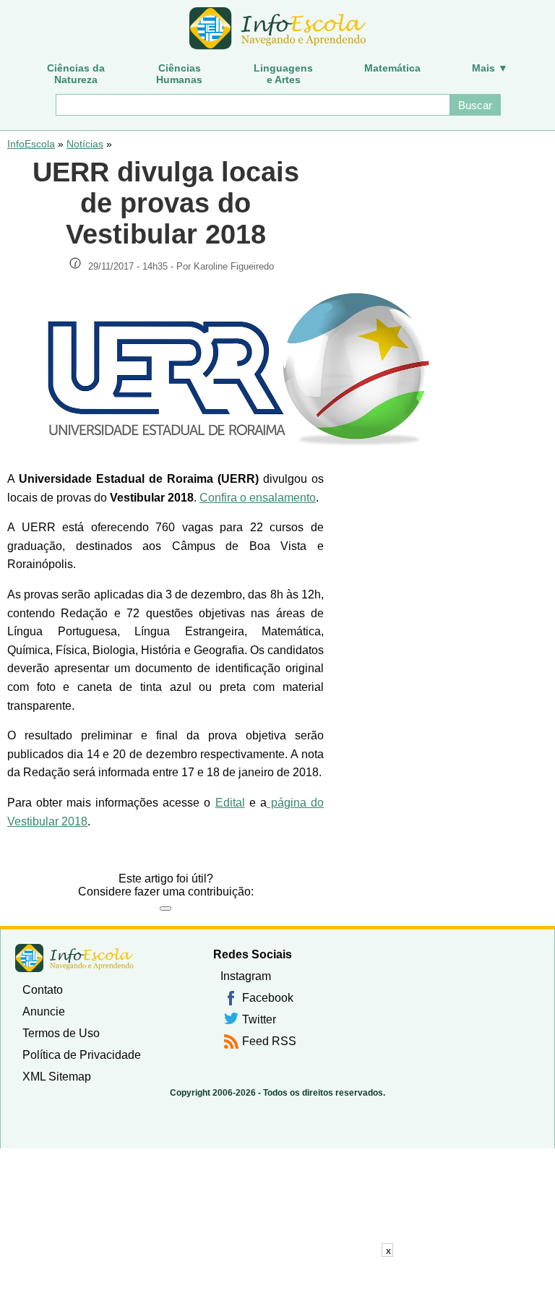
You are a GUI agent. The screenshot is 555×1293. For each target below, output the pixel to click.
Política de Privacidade (81, 1055)
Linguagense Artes (283, 73)
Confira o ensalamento (257, 497)
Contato (42, 990)
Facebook (267, 998)
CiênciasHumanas (179, 73)
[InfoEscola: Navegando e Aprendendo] (277, 29)
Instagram (245, 976)
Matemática (392, 68)
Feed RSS (269, 1041)
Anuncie (43, 1011)
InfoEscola (31, 144)
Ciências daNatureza (76, 73)
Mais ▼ (490, 68)
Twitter (259, 1019)
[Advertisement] (277, 1275)
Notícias (84, 144)
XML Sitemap (56, 1076)
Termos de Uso (61, 1033)
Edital (230, 802)
